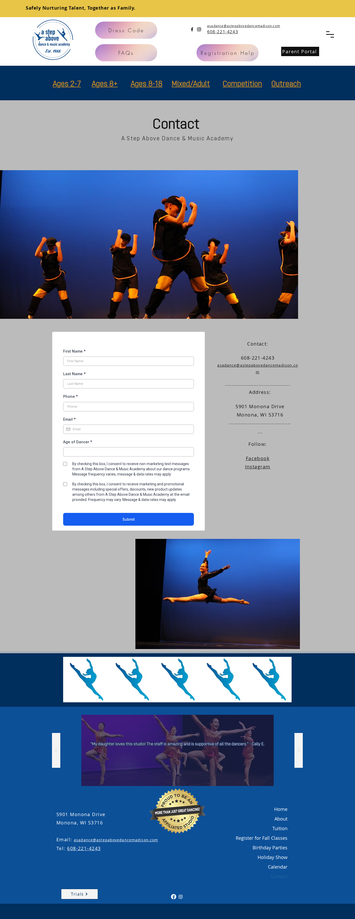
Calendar (277, 867)
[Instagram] (199, 29)
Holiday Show (272, 857)
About (280, 819)
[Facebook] (192, 29)
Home (280, 809)
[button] (330, 34)
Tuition (279, 828)
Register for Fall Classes (261, 838)
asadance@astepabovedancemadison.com (243, 26)
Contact (279, 876)
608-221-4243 (84, 848)
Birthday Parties (270, 847)
